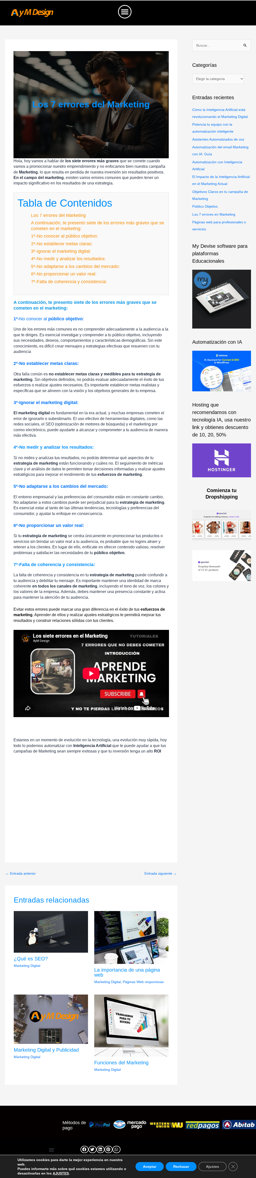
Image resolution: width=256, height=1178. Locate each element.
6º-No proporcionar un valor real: (63, 273)
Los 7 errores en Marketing (213, 214)
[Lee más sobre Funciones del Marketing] (131, 1025)
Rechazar (181, 1167)
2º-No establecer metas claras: (61, 243)
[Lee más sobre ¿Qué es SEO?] (51, 932)
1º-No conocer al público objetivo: (64, 236)
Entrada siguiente (160, 873)
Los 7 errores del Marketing (58, 215)
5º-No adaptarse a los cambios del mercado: (75, 266)
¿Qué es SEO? (31, 958)
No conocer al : (49, 318)
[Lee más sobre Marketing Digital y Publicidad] (51, 1019)
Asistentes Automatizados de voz (218, 139)
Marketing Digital (27, 966)
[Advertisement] (91, 816)
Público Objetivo (205, 206)
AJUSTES (61, 1173)
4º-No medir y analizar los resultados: (68, 258)
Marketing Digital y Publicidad (46, 1050)
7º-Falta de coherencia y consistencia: (69, 281)
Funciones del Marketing (121, 1062)
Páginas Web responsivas (143, 982)
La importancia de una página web (127, 972)
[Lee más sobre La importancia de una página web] (131, 937)
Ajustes (212, 1167)
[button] (125, 11)
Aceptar (149, 1167)
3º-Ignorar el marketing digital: (61, 251)
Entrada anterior (21, 873)
